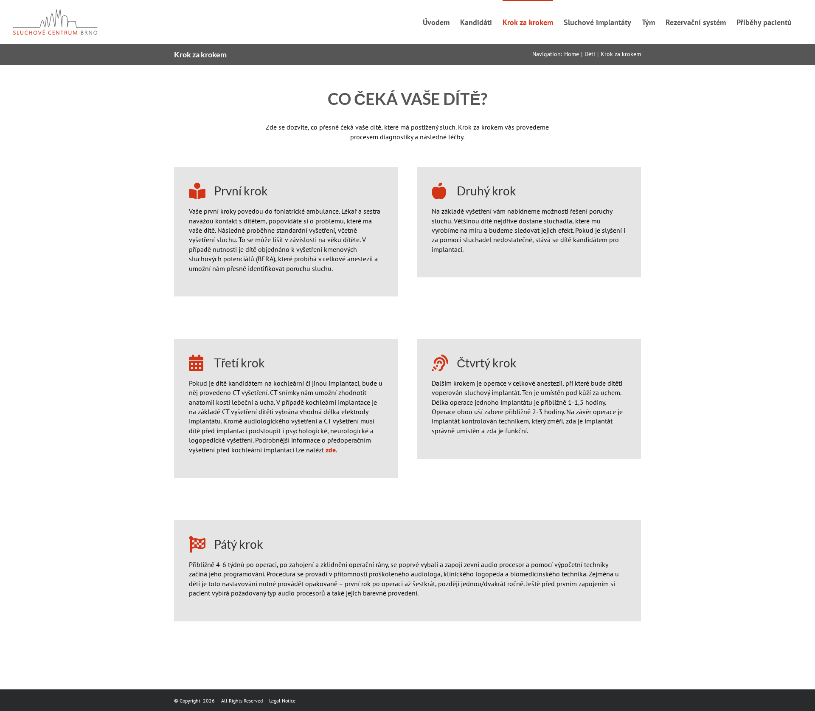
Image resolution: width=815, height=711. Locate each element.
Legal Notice (282, 700)
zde (331, 450)
